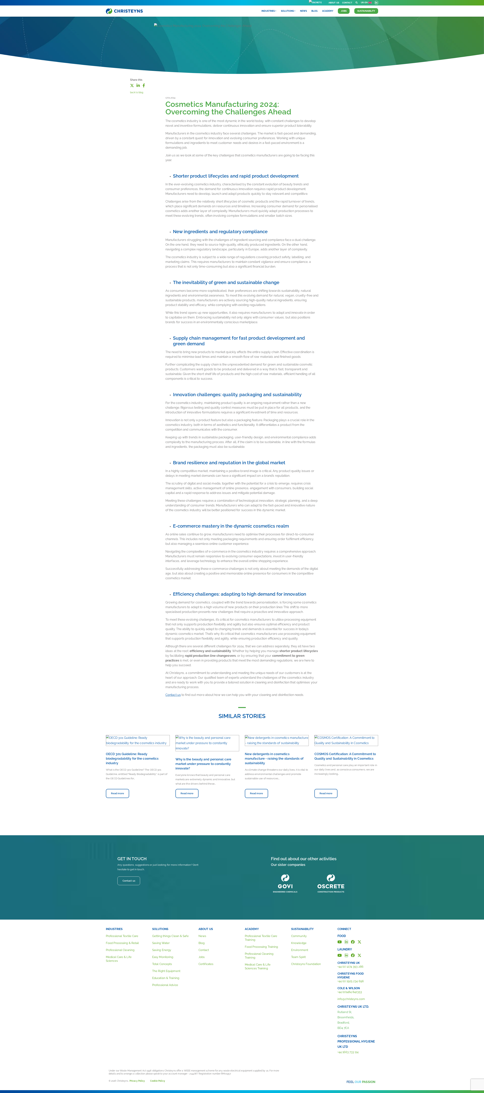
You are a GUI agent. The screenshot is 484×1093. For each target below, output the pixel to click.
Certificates (206, 964)
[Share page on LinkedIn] (138, 85)
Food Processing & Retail (122, 943)
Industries (114, 929)
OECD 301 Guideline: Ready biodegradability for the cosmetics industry (132, 758)
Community (299, 936)
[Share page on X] (132, 85)
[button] (356, 2)
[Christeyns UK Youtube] (339, 955)
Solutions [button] (287, 11)
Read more (117, 793)
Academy (327, 11)
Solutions (160, 929)
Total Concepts (162, 964)
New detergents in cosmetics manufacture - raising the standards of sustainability (274, 758)
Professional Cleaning (120, 950)
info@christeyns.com (351, 999)
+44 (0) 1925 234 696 (350, 981)
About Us (334, 3)
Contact (347, 3)
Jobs (344, 11)
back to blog (136, 92)
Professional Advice (165, 985)
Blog (314, 11)
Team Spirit (298, 957)
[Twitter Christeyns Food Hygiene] (359, 941)
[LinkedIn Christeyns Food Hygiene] (346, 941)
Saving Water (161, 943)
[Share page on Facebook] (144, 85)
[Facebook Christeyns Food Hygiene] (353, 941)
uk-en (364, 2)
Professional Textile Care (122, 936)
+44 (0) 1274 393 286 (350, 966)
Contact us (173, 695)
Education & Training (165, 978)
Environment (299, 950)
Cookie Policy (157, 1081)
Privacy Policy (137, 1081)
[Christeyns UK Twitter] (359, 955)
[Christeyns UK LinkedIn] (346, 955)
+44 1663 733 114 (348, 1052)
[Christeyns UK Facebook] (353, 955)
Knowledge (298, 943)
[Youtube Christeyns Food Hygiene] (339, 941)
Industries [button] (268, 11)
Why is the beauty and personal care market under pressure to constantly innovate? (203, 763)
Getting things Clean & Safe (170, 936)
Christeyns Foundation (306, 964)
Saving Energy (161, 950)
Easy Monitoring (162, 957)
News (303, 11)
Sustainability (366, 11)
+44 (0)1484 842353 (349, 992)
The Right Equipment (166, 971)
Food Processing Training (261, 947)
